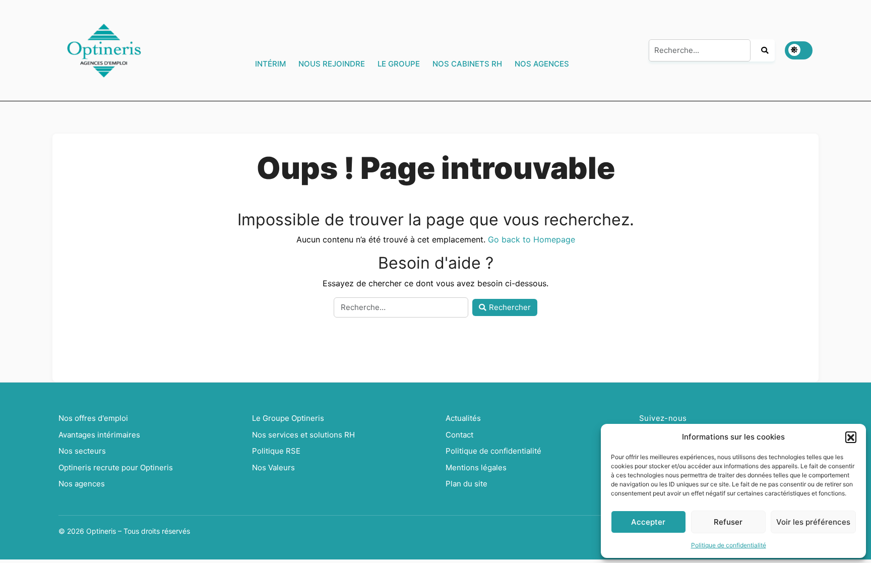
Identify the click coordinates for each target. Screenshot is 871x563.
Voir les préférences (813, 522)
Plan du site (466, 483)
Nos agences (542, 64)
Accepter (648, 522)
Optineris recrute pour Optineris (115, 467)
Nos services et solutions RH (303, 435)
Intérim (270, 64)
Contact (459, 435)
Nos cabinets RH (467, 64)
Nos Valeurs (273, 467)
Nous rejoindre (331, 64)
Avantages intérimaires (99, 435)
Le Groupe (399, 64)
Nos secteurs (82, 451)
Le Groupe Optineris (288, 418)
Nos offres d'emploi (93, 418)
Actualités (463, 418)
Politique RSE (276, 451)
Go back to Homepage (531, 239)
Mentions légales (476, 467)
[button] (851, 437)
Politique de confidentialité (728, 545)
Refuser (728, 522)
